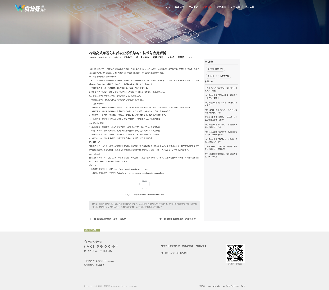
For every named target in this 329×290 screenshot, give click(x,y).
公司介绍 (174, 253)
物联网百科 (224, 76)
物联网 (181, 57)
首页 (167, 7)
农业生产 (128, 57)
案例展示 (221, 7)
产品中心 (193, 7)
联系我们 (249, 7)
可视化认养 (158, 57)
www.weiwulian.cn (215, 286)
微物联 (107, 286)
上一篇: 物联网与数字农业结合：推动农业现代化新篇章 (110, 219)
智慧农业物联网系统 (215, 69)
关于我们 (235, 7)
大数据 (171, 57)
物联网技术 (201, 246)
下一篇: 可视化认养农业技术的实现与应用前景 (179, 219)
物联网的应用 (188, 246)
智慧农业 (211, 76)
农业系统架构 (142, 57)
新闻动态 (207, 7)
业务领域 (179, 7)
